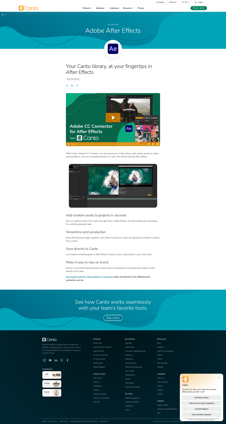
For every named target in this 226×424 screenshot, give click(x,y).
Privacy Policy (53, 421)
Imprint (44, 421)
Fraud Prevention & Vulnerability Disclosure (84, 421)
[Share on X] (67, 85)
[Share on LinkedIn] (72, 85)
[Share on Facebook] (77, 85)
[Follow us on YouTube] (50, 360)
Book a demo (198, 8)
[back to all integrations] (3, 14)
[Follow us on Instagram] (44, 360)
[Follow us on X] (62, 360)
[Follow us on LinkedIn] (56, 360)
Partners (172, 2)
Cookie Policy (104, 421)
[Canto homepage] (29, 8)
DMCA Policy (64, 421)
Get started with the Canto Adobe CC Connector (89, 276)
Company (160, 2)
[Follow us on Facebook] (67, 360)
